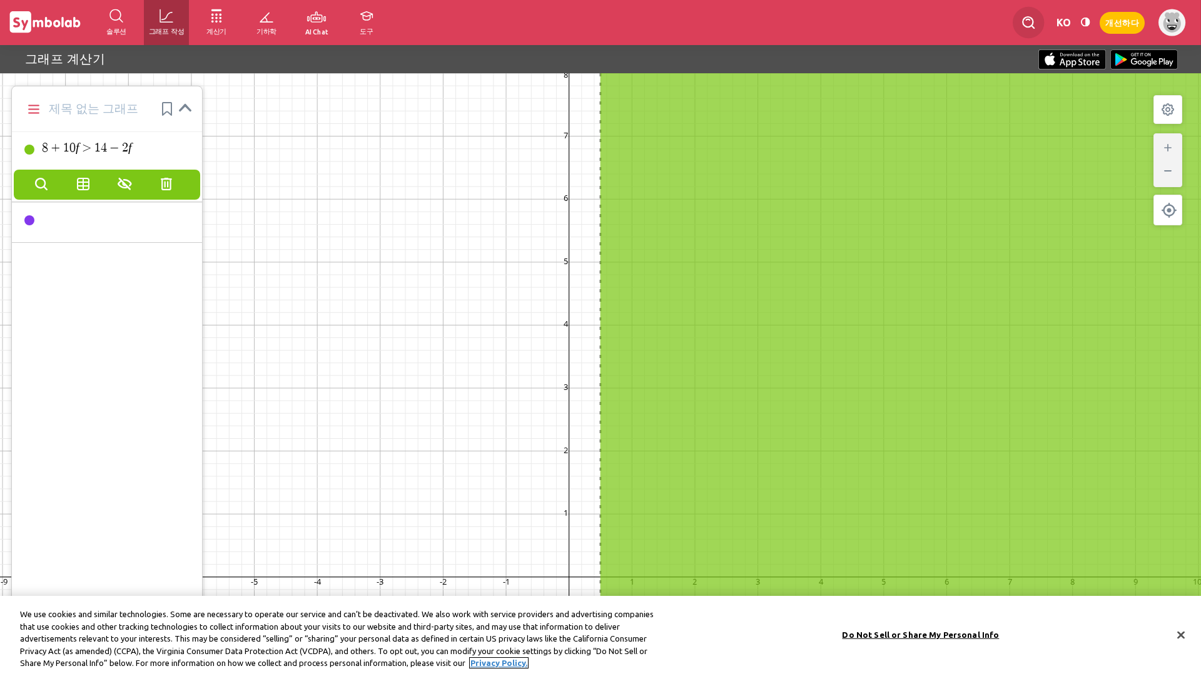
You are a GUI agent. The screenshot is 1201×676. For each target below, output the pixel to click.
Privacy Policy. (498, 662)
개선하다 (1122, 21)
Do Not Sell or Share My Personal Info (920, 634)
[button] (167, 108)
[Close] (1181, 635)
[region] (600, 636)
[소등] (1085, 22)
